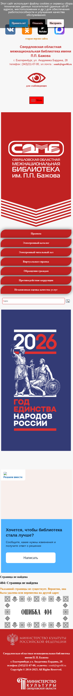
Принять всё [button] (19, 23)
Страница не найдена (14, 576)
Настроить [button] (55, 23)
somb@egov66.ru (63, 64)
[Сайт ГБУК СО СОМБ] (36, 169)
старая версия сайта (36, 38)
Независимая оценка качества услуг (36, 289)
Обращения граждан (36, 270)
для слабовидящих (36, 85)
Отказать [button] (37, 23)
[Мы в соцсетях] (10, 29)
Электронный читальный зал (36, 252)
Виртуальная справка (36, 261)
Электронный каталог (36, 242)
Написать (31, 558)
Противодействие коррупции (36, 280)
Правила (36, 233)
